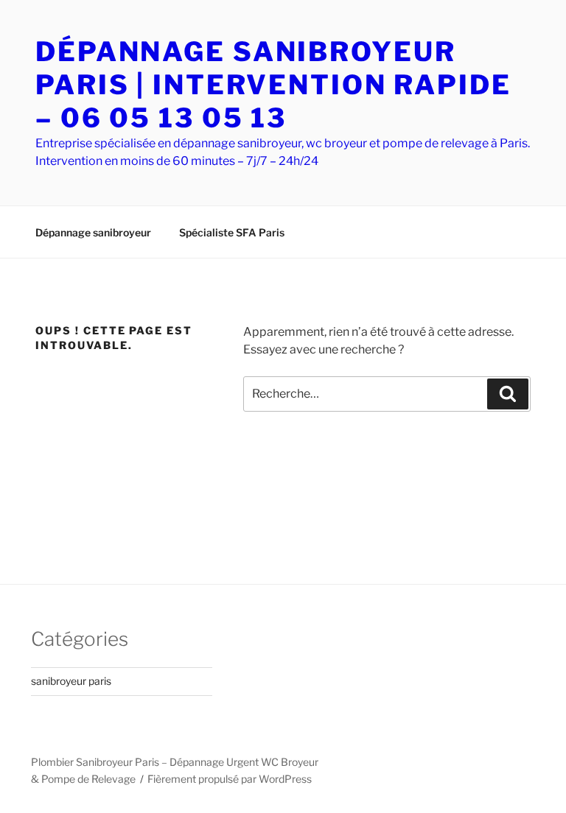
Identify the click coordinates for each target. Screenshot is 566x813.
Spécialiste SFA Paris (231, 232)
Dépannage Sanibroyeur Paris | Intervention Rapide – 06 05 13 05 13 (273, 84)
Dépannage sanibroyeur (93, 232)
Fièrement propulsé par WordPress (229, 778)
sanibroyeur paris (71, 681)
